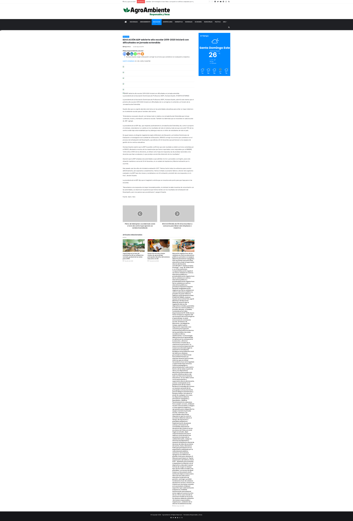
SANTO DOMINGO (128, 61)
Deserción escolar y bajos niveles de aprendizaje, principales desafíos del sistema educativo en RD (159, 256)
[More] (142, 54)
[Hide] (0, 30)
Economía (198, 22)
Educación (156, 22)
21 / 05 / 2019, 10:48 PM (142, 61)
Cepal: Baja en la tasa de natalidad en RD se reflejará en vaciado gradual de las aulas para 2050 (133, 256)
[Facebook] (124, 54)
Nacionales (134, 22)
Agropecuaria (167, 22)
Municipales (208, 22)
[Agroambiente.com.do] (146, 11)
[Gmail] (138, 54)
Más (224, 22)
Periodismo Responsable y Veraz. (193, 514)
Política (218, 22)
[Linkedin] (131, 54)
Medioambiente (145, 22)
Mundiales (188, 22)
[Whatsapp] (135, 54)
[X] (128, 54)
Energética (179, 22)
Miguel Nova (127, 46)
